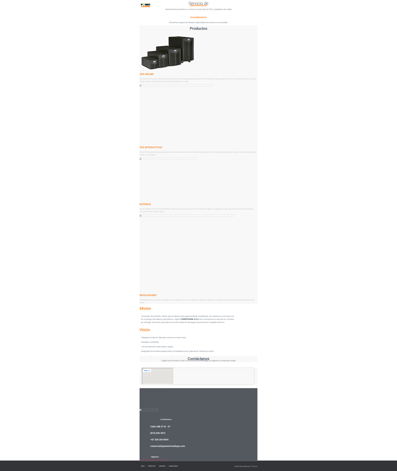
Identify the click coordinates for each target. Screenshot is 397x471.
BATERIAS (145, 204)
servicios (239, 5)
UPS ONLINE (147, 74)
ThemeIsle (254, 466)
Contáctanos (251, 5)
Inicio (219, 5)
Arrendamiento (198, 17)
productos (228, 5)
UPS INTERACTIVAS (151, 147)
